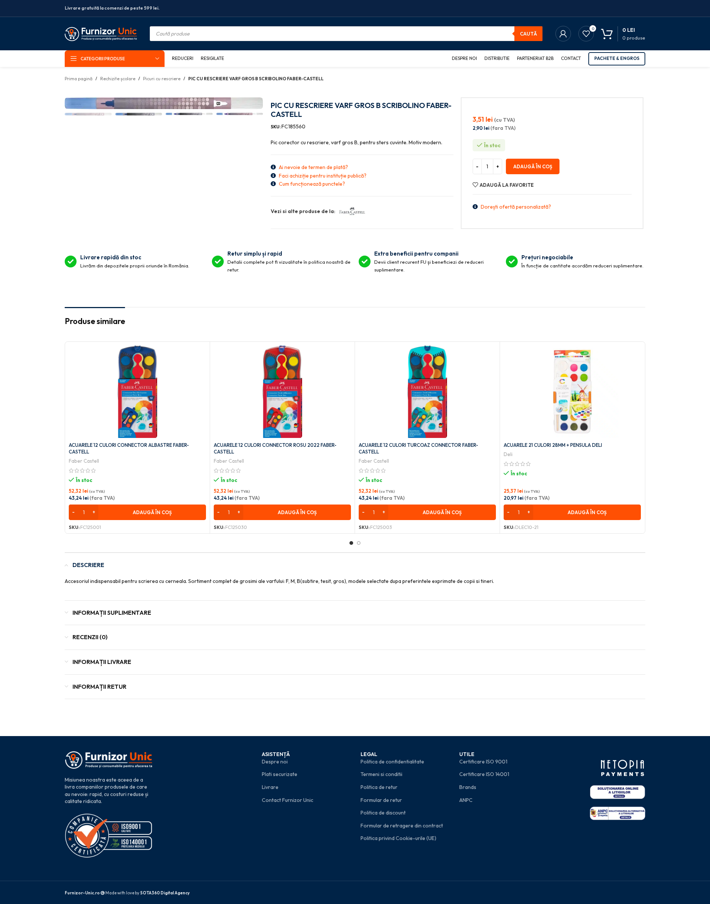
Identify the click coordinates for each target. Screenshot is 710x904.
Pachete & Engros (616, 58)
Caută (528, 34)
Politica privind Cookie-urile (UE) (398, 838)
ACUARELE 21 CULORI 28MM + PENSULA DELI (553, 445)
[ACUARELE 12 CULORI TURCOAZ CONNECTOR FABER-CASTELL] (427, 391)
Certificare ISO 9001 (483, 761)
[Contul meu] (563, 33)
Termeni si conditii (381, 774)
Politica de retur (379, 787)
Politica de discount (383, 812)
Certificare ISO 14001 (484, 774)
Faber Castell (84, 461)
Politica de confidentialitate (392, 761)
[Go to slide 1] (351, 543)
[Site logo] (101, 33)
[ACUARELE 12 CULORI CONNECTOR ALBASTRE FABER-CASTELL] (137, 391)
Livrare (270, 787)
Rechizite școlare (117, 78)
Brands (467, 787)
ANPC (466, 800)
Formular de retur (381, 800)
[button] (137, 512)
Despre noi (275, 761)
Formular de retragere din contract (402, 825)
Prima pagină (78, 78)
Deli (508, 454)
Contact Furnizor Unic (287, 800)
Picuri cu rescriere (161, 78)
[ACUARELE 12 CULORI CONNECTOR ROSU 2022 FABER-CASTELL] (282, 391)
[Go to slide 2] (359, 543)
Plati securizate (279, 774)
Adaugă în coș (532, 166)
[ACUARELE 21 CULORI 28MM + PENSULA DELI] (572, 391)
